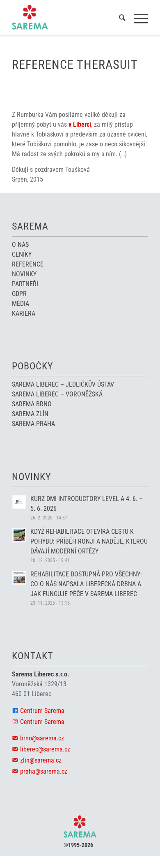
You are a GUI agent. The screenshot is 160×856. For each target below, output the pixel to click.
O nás (20, 244)
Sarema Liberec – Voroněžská (57, 394)
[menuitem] (118, 18)
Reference (27, 264)
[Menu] (137, 18)
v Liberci (80, 124)
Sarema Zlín (30, 414)
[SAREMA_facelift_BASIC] (66, 17)
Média (20, 303)
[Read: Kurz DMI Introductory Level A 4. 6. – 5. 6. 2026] (19, 502)
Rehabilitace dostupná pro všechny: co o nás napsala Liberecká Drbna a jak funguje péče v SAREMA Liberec (86, 584)
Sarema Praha (33, 424)
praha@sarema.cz (43, 771)
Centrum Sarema (42, 711)
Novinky (24, 274)
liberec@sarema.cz (45, 749)
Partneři (25, 284)
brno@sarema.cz (42, 738)
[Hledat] (118, 18)
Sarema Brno (32, 404)
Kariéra (23, 313)
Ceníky (22, 254)
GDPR (19, 294)
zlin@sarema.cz (41, 760)
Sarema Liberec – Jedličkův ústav (63, 384)
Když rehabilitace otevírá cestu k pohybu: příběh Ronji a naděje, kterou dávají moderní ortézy (89, 541)
